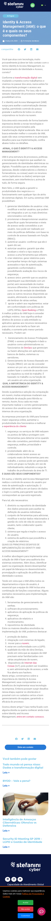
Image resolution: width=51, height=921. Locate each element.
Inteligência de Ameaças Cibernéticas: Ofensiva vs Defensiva (19, 822)
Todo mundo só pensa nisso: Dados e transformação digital (23, 766)
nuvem (25, 643)
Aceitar (25, 902)
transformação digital (26, 77)
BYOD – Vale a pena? (16, 780)
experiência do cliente (15, 426)
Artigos (10, 16)
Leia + (6, 772)
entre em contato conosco (30, 716)
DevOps (28, 347)
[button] (32, 5)
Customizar (25, 916)
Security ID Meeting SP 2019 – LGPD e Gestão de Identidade (22, 840)
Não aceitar (25, 909)
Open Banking (29, 310)
